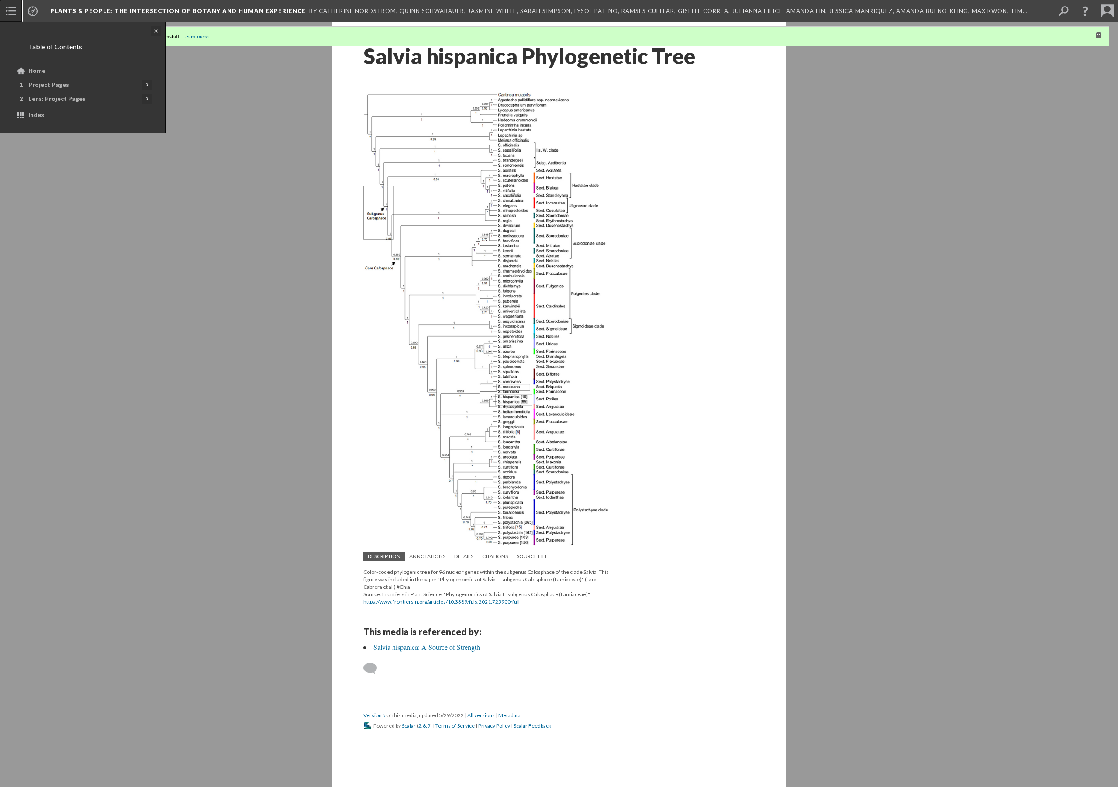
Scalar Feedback (532, 725)
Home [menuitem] (36, 70)
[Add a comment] (374, 668)
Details (463, 556)
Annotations (427, 556)
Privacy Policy (494, 725)
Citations (495, 556)
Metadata (509, 715)
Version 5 (374, 715)
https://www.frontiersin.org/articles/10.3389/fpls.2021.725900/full (441, 601)
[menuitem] (11, 11)
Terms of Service (455, 725)
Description (384, 556)
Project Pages (48, 84)
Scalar (409, 725)
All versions (481, 715)
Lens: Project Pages (57, 98)
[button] (1085, 11)
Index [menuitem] (36, 114)
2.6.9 (424, 725)
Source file (532, 556)
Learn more (195, 36)
